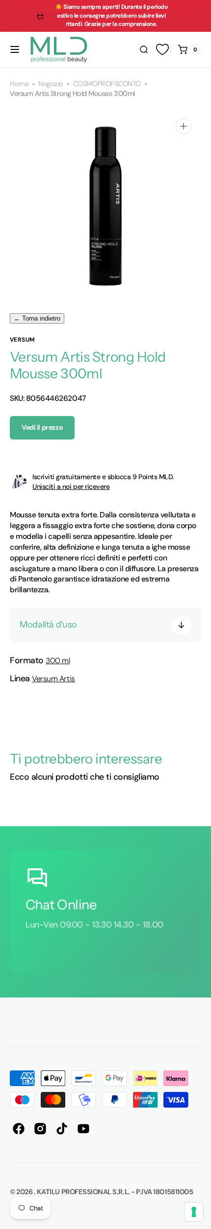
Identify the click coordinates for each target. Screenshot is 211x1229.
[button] (15, 49)
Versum (22, 340)
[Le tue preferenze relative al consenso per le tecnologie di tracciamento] (194, 1212)
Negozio (50, 84)
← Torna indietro (37, 318)
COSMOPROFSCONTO (107, 84)
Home (19, 84)
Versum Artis (53, 678)
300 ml (58, 660)
